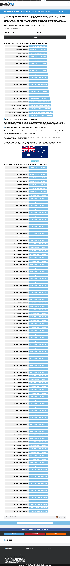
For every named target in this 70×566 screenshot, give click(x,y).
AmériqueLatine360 (28, 0)
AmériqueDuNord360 (36, 0)
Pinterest (35, 533)
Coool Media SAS (28, 564)
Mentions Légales (21, 565)
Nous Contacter (48, 565)
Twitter (14, 533)
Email (56, 533)
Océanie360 (43, 0)
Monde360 (3, 0)
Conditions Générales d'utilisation (30, 565)
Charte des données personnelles (41, 565)
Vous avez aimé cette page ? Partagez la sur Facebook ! (35, 529)
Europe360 (21, 0)
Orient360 (48, 0)
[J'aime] (59, 12)
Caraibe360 (16, 0)
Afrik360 (7, 0)
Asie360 (12, 0)
